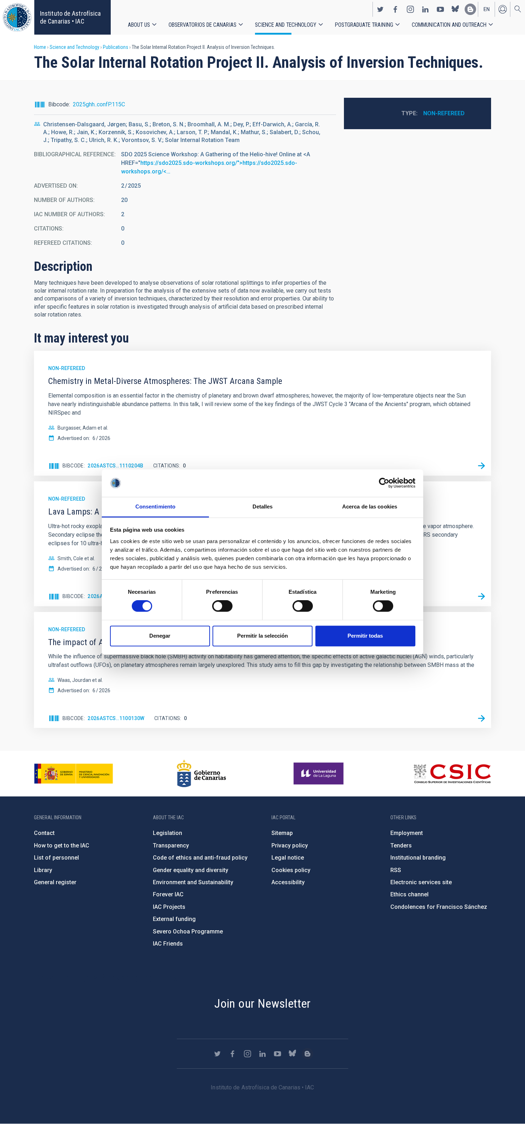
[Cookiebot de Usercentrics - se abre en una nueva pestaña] (384, 483)
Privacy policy (289, 845)
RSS (395, 870)
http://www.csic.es (452, 774)
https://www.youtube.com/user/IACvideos (440, 9)
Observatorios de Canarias (202, 24)
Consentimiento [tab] (155, 506)
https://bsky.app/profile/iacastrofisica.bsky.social (455, 9)
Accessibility (288, 882)
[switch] (222, 606)
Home (40, 47)
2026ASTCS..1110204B (116, 466)
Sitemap (282, 833)
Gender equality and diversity (190, 870)
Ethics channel (409, 894)
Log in (502, 9)
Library (43, 870)
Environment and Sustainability (193, 882)
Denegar (159, 636)
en (487, 9)
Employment (406, 833)
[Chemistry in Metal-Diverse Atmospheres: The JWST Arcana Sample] (481, 466)
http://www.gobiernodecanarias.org (201, 773)
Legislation (167, 833)
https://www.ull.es (319, 773)
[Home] (17, 17)
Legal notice (287, 857)
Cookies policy (290, 870)
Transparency (171, 845)
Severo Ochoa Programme (188, 931)
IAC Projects (169, 906)
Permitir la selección (262, 636)
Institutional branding (418, 857)
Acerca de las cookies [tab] (369, 506)
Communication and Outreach (449, 24)
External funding (174, 919)
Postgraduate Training (364, 24)
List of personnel (56, 857)
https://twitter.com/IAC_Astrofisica (380, 9)
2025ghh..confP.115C (99, 104)
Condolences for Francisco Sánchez (438, 906)
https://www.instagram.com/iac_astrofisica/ (410, 9)
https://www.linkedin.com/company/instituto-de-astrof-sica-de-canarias (425, 9)
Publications (115, 47)
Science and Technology (285, 24)
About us (139, 24)
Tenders (401, 845)
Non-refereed (444, 113)
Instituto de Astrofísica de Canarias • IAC (70, 17)
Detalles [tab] (262, 506)
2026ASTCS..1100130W (116, 718)
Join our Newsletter (262, 1003)
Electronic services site (421, 882)
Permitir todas (365, 636)
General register (55, 882)
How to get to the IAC (61, 845)
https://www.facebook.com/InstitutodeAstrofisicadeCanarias (395, 9)
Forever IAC (168, 894)
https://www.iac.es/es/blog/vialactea (470, 9)
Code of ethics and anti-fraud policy (200, 857)
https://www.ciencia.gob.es (73, 773)
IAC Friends (168, 943)
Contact (44, 833)
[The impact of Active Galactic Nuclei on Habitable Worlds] (481, 718)
